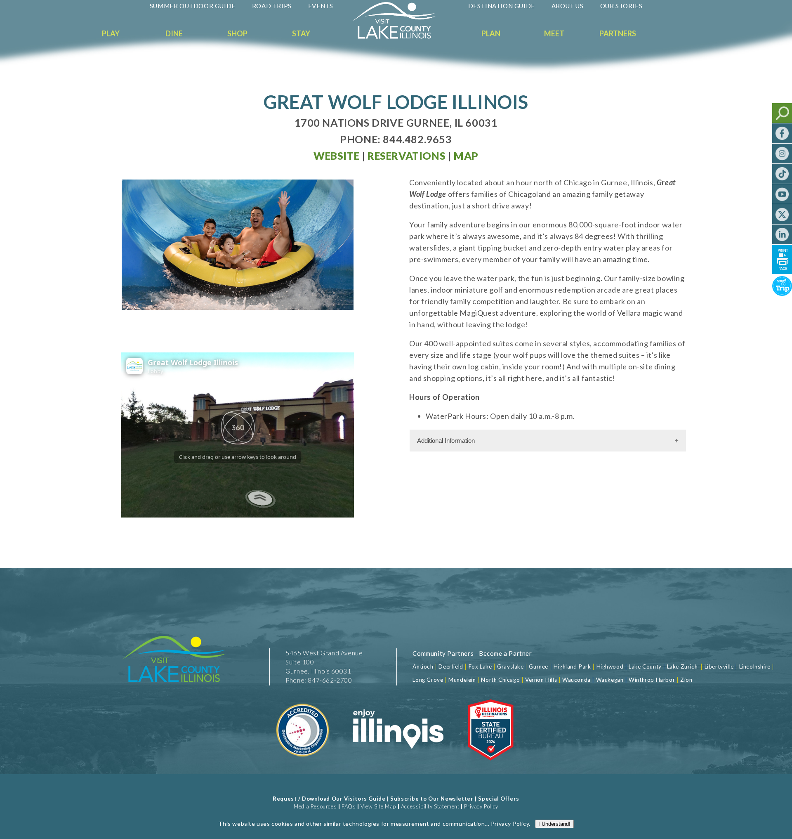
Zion (686, 679)
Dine (174, 33)
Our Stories (621, 5)
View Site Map (378, 806)
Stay (301, 33)
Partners (617, 33)
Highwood (610, 666)
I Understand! (554, 824)
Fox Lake (480, 666)
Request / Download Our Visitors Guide (329, 798)
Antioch (422, 666)
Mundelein (462, 679)
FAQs (349, 806)
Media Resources (315, 806)
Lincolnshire (755, 666)
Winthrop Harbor (652, 679)
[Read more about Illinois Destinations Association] (491, 765)
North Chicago (500, 679)
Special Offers (498, 798)
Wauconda (576, 679)
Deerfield (450, 666)
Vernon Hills (541, 679)
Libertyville (719, 666)
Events (320, 5)
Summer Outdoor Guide (193, 5)
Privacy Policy (481, 806)
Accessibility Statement (430, 806)
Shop (237, 33)
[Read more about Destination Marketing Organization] (303, 765)
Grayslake (510, 666)
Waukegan (610, 679)
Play (111, 33)
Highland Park (572, 666)
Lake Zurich (682, 666)
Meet (554, 33)
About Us (568, 5)
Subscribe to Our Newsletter (431, 798)
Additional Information (446, 440)
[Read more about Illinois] (398, 765)
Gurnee (538, 666)
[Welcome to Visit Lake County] (400, 36)
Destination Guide (501, 5)
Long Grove (427, 679)
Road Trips (272, 5)
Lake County (644, 666)
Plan (490, 33)
